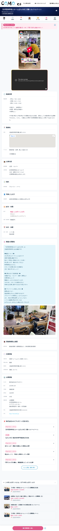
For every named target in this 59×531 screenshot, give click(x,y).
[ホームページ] (56, 10)
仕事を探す (28, 3)
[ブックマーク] (55, 25)
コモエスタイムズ (41, 3)
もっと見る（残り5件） (29, 467)
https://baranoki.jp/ (14, 413)
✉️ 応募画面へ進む (28, 528)
